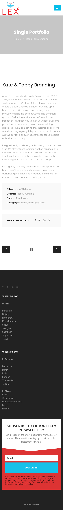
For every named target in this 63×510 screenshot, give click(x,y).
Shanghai (6, 328)
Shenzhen (7, 332)
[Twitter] (39, 220)
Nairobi (5, 408)
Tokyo (5, 339)
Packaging (33, 202)
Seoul (5, 325)
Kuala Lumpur (9, 321)
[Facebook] (35, 220)
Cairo (4, 394)
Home (18, 39)
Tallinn (5, 384)
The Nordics (8, 380)
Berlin (5, 370)
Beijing (5, 314)
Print (42, 202)
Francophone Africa (12, 401)
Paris (4, 373)
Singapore (7, 335)
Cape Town (8, 398)
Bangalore (7, 310)
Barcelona (7, 366)
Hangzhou (7, 318)
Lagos (5, 405)
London (6, 377)
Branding (22, 202)
